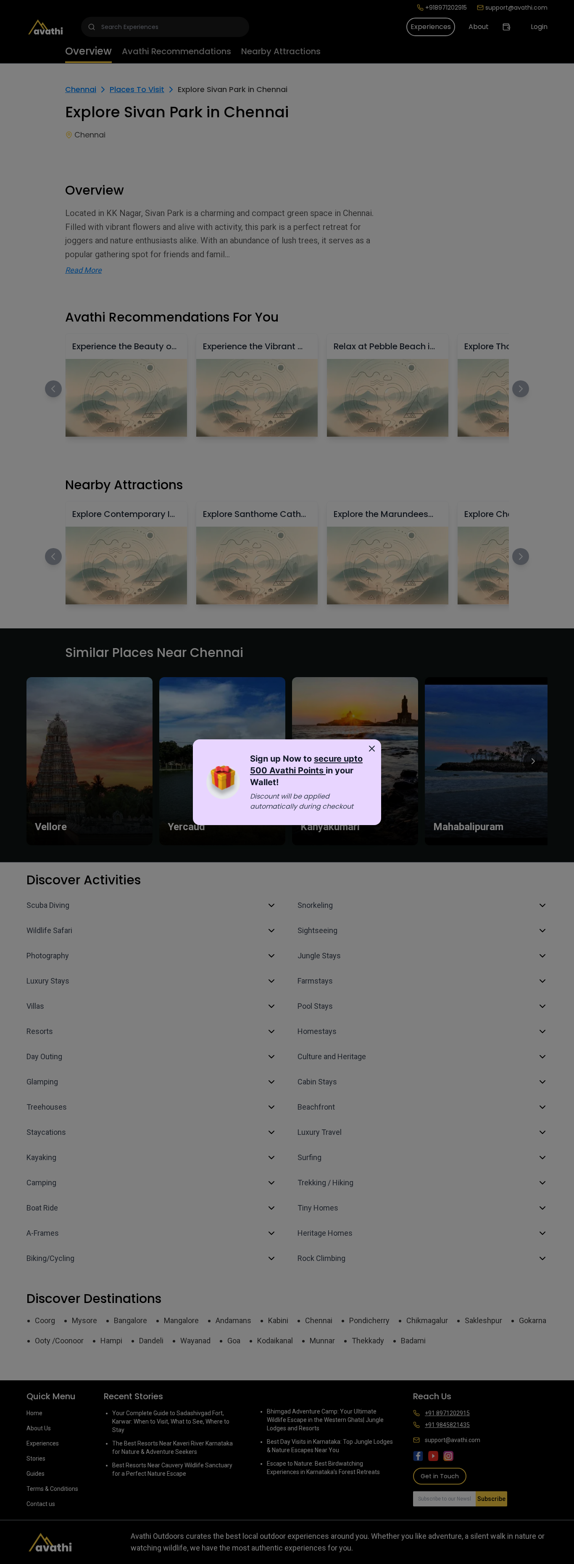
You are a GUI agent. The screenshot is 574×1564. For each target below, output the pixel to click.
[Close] (372, 749)
